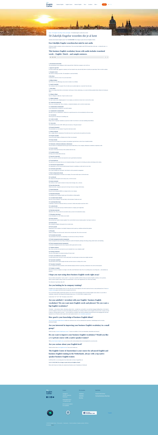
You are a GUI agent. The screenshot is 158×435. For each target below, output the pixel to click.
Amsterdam (81, 395)
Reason (52, 425)
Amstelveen (81, 393)
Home (50, 32)
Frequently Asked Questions (100, 393)
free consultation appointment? (85, 313)
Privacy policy (59, 423)
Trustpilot (110, 412)
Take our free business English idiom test (57, 320)
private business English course (58, 340)
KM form (86, 423)
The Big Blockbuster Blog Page (102, 395)
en (108, 4)
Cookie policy (65, 423)
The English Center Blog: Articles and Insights (61, 32)
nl (111, 4)
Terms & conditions (72, 423)
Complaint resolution (80, 423)
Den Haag (81, 397)
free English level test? (62, 347)
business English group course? (62, 331)
